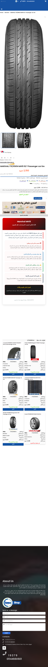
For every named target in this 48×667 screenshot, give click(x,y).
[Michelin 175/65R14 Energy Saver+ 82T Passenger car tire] (13, 422)
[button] (1, 9)
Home (1, 12)
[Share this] (4, 158)
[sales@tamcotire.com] (3, 639)
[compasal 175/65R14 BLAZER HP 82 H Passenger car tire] (35, 387)
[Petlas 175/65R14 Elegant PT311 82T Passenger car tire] (35, 352)
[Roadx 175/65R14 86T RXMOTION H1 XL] (35, 423)
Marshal (7, 12)
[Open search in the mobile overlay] (24, 5)
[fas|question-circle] (46, 180)
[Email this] (1, 158)
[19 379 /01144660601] (3, 642)
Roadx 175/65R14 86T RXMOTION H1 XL (33, 414)
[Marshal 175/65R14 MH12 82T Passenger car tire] (13, 387)
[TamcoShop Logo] (17, 1)
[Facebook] (4, 648)
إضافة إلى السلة (38, 198)
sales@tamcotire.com (10, 639)
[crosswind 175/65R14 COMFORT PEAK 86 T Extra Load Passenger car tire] (13, 352)
